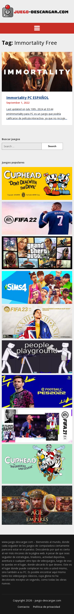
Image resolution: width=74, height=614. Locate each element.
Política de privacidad (46, 607)
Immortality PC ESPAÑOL (27, 97)
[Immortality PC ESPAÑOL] (37, 71)
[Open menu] (37, 28)
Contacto (23, 607)
